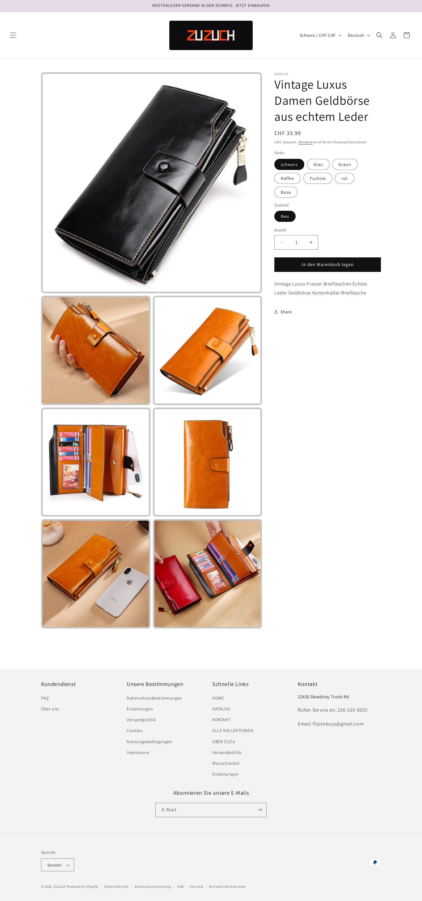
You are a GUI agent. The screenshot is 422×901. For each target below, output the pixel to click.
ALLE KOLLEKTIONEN (232, 731)
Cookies (134, 731)
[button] (13, 35)
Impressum (138, 752)
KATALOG (221, 709)
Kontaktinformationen (227, 886)
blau (318, 164)
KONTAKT (221, 720)
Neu (285, 216)
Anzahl (280, 230)
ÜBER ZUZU (223, 741)
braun (345, 164)
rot (344, 178)
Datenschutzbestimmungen (154, 698)
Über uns (50, 709)
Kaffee (287, 178)
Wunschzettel (225, 763)
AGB (180, 886)
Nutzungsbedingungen (149, 741)
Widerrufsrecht (116, 886)
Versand (306, 142)
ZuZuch (60, 887)
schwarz (289, 164)
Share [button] (286, 312)
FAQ (45, 698)
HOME (218, 698)
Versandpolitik (141, 720)
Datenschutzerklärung (153, 886)
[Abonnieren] (259, 809)
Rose (286, 192)
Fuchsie (318, 178)
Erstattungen (140, 709)
